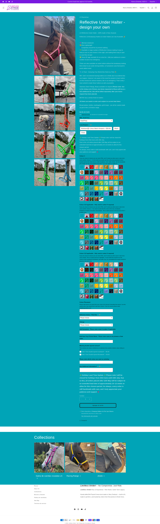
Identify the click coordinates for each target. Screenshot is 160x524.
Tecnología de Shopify (90, 523)
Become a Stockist (39, 494)
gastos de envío (86, 114)
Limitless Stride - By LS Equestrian (77, 523)
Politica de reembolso (40, 497)
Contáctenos (37, 491)
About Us (36, 488)
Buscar (36, 485)
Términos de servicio (40, 503)
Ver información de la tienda (89, 416)
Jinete (100, 476)
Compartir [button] (84, 420)
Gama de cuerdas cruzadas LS (49, 476)
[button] (3, 8)
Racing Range (73, 476)
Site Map (36, 500)
